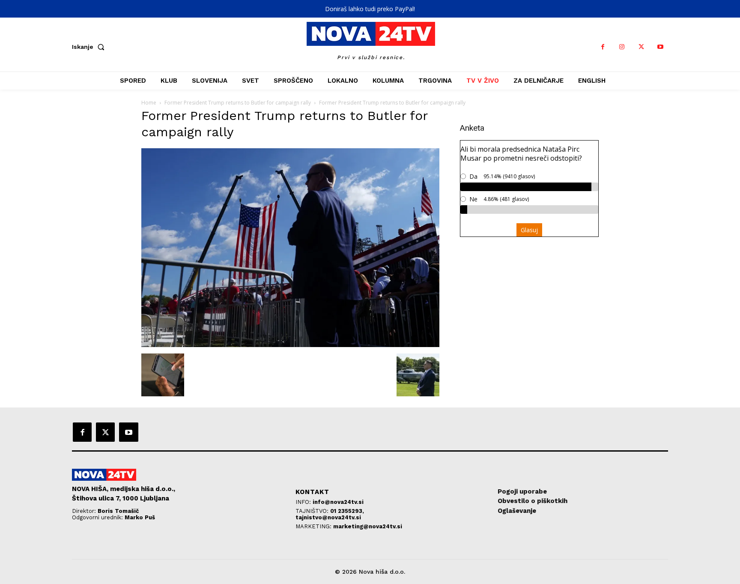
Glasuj (529, 230)
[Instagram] (622, 46)
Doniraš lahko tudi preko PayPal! (370, 9)
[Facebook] (602, 46)
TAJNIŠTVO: (312, 511)
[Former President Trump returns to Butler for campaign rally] (290, 345)
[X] (641, 46)
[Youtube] (660, 46)
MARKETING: (314, 526)
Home (148, 102)
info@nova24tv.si (338, 502)
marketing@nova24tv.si (367, 526)
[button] (90, 47)
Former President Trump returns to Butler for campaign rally (237, 102)
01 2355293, (347, 511)
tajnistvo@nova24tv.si (328, 517)
